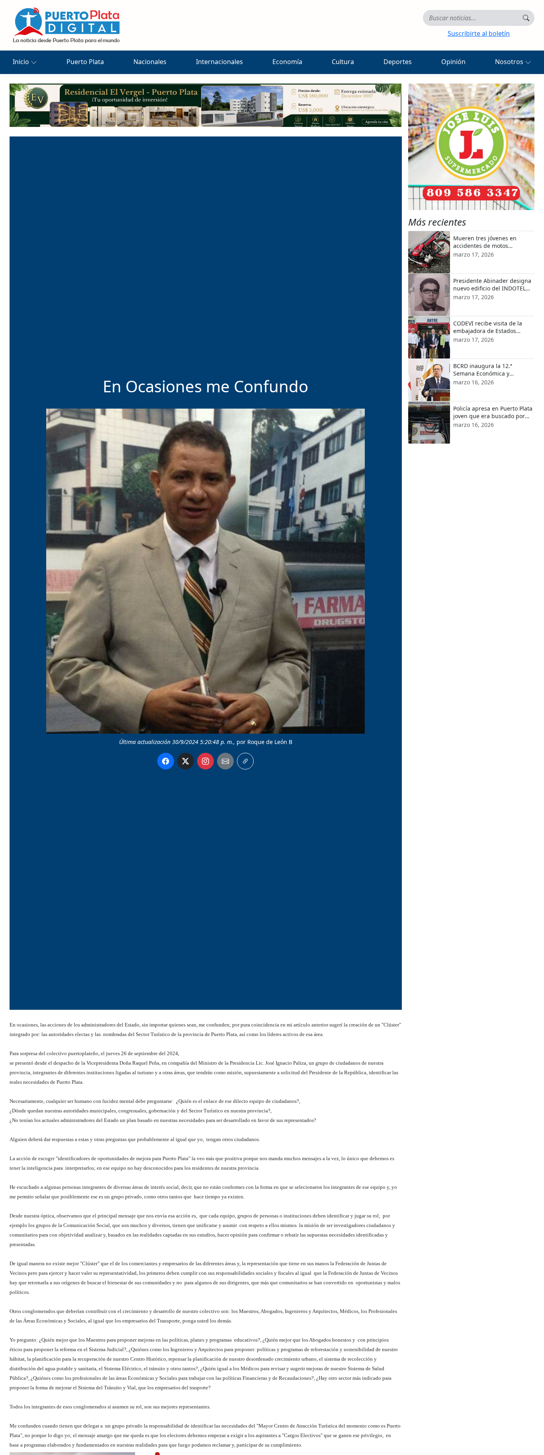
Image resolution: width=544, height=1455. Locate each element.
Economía (287, 61)
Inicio (22, 61)
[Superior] (205, 104)
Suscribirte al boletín (479, 33)
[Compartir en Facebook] (165, 761)
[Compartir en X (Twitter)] (185, 761)
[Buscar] (526, 18)
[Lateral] (471, 147)
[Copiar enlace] (245, 761)
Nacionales (149, 61)
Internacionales (219, 61)
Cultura (343, 61)
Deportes (398, 61)
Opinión (453, 61)
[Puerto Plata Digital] (66, 25)
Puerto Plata (85, 61)
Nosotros (510, 61)
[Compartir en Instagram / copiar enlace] (205, 761)
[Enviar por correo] (225, 761)
